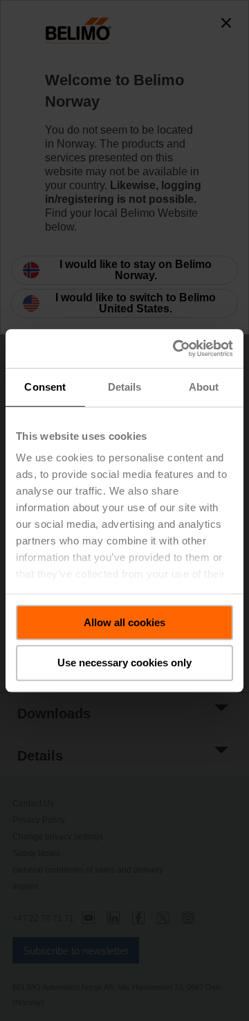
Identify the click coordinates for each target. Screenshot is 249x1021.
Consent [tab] (45, 387)
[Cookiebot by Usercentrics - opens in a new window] (175, 348)
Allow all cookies (124, 622)
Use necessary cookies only (124, 663)
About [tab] (204, 387)
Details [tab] (125, 387)
